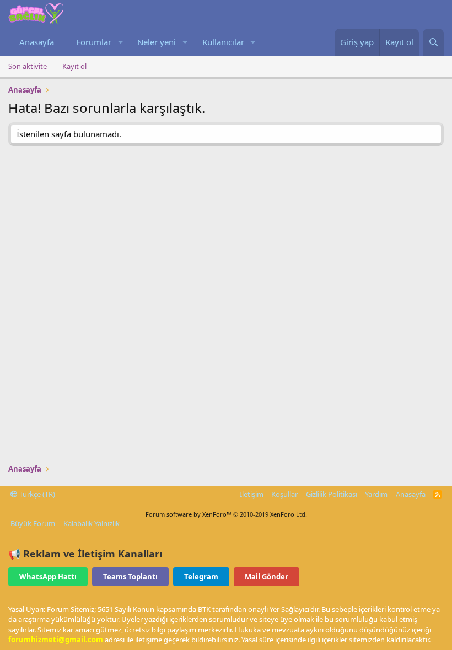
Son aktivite (27, 66)
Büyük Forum (32, 523)
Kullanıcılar (223, 41)
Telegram (201, 577)
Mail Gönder (266, 577)
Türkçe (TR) (36, 494)
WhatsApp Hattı (48, 577)
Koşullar (284, 494)
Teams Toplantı (130, 577)
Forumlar (93, 41)
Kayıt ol (74, 66)
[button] (120, 42)
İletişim (251, 494)
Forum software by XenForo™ (226, 514)
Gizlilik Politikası (331, 494)
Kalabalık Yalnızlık (91, 523)
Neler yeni (156, 41)
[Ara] (433, 42)
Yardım (376, 494)
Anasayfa (36, 41)
